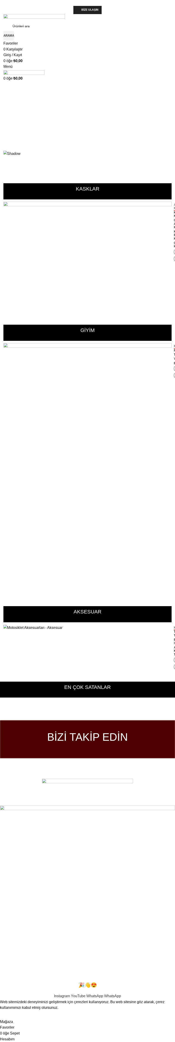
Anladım (9, 1014)
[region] (87, 118)
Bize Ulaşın (89, 9)
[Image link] (87, 789)
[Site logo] (34, 17)
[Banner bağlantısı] (87, 258)
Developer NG (61, 802)
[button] (87, 134)
